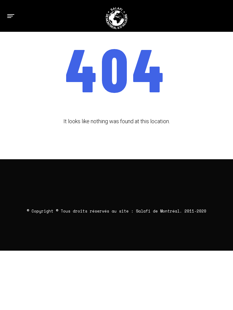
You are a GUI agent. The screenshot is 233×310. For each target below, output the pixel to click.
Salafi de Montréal (158, 211)
